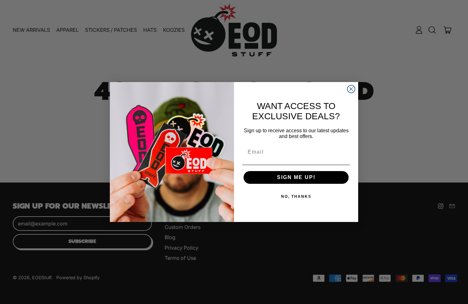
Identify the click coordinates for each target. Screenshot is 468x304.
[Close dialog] (351, 89)
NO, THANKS (296, 196)
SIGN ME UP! (296, 177)
